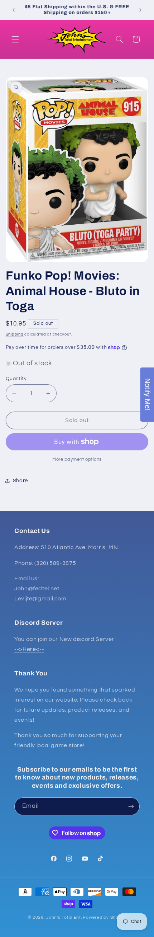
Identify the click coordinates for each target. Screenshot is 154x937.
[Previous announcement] (13, 10)
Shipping (15, 334)
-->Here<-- (29, 649)
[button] (15, 39)
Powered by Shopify (104, 917)
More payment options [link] (77, 459)
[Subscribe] (131, 806)
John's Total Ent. (64, 917)
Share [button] (20, 480)
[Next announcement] (140, 10)
